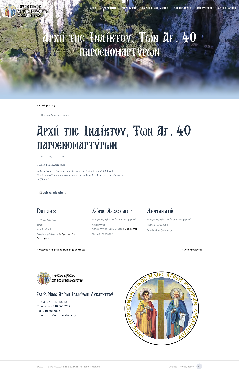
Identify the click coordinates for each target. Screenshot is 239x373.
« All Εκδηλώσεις (46, 105)
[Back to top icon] (199, 366)
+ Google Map (130, 228)
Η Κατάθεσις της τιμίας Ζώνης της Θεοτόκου (61, 249)
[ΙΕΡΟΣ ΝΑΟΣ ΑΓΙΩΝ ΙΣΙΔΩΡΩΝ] (27, 11)
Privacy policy (187, 366)
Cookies (173, 366)
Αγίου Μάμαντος (193, 249)
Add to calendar (53, 193)
